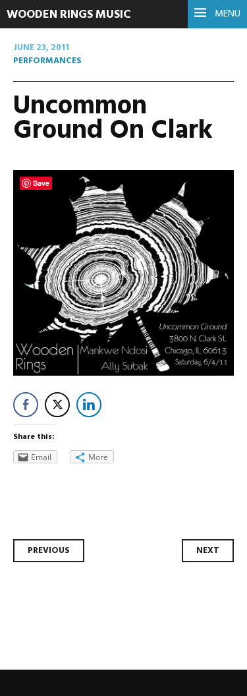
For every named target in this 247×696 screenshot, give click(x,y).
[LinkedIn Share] (88, 404)
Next (207, 551)
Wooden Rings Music (68, 14)
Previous (49, 551)
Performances (47, 61)
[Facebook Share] (25, 404)
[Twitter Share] (57, 404)
